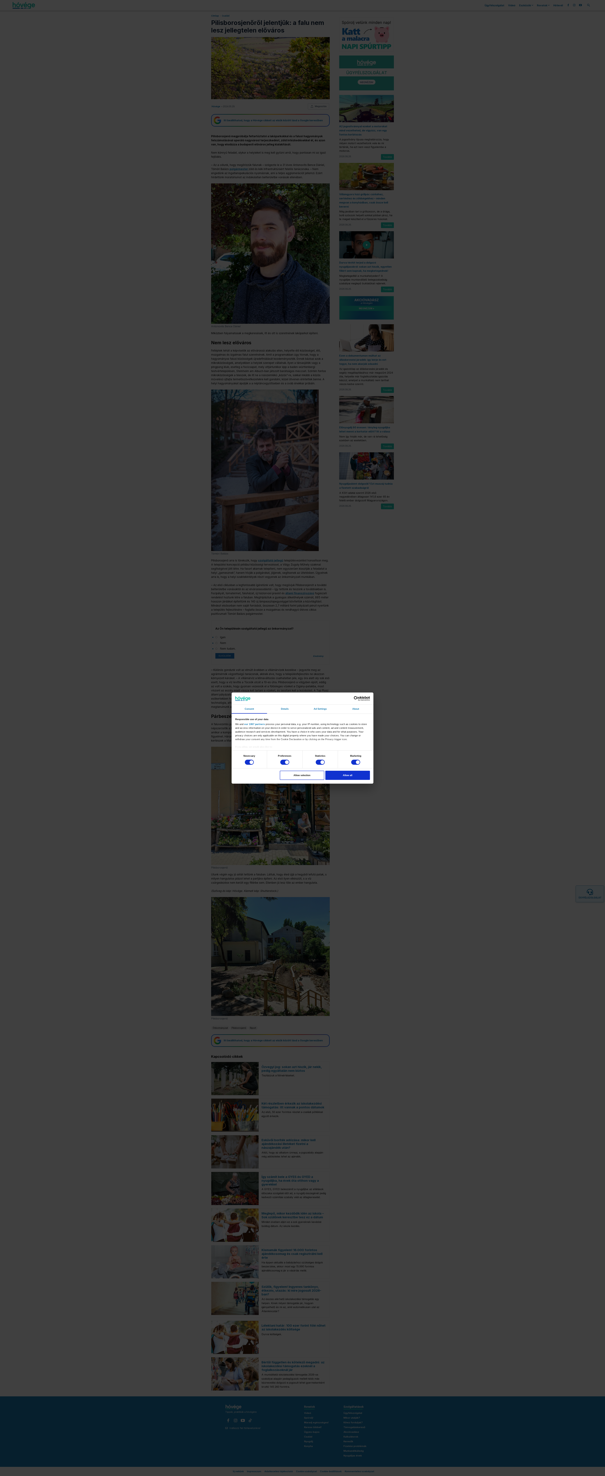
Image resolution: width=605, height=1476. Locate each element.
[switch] (284, 762)
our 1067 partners (254, 724)
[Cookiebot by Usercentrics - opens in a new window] (356, 698)
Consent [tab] (249, 708)
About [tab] (355, 708)
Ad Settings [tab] (320, 708)
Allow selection (302, 775)
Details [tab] (285, 708)
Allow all (347, 775)
